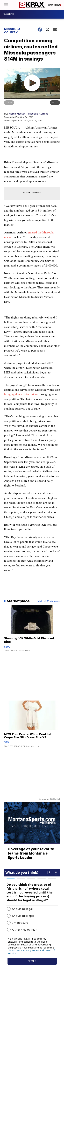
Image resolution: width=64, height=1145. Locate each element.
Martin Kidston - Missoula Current (28, 113)
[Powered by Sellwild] (55, 799)
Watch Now (54, 5)
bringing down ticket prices (21, 394)
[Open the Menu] (6, 5)
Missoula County (12, 30)
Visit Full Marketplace (49, 601)
